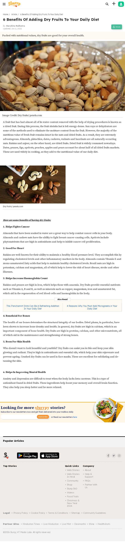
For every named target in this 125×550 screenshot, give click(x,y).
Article (14, 14)
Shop (69, 484)
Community (72, 480)
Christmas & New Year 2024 (73, 503)
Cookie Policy (38, 512)
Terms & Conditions (58, 512)
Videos (70, 492)
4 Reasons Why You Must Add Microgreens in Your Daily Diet (92, 307)
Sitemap (75, 512)
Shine (91, 524)
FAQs (87, 480)
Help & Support (89, 475)
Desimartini (80, 524)
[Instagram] (119, 455)
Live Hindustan (51, 524)
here (75, 417)
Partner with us (91, 486)
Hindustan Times (31, 524)
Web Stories (73, 470)
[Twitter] (113, 455)
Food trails (73, 496)
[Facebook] (108, 455)
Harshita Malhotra (15, 26)
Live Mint (66, 524)
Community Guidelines (94, 512)
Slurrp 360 (72, 488)
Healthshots (104, 524)
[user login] (121, 4)
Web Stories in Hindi (73, 475)
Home (5, 14)
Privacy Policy (20, 512)
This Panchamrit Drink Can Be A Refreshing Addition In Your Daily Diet (32, 307)
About (88, 470)
